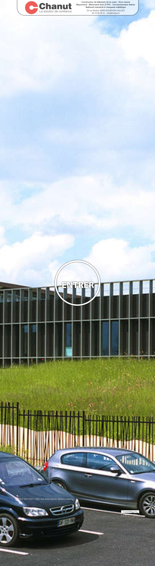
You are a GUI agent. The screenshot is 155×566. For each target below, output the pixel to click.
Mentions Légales (65, 499)
